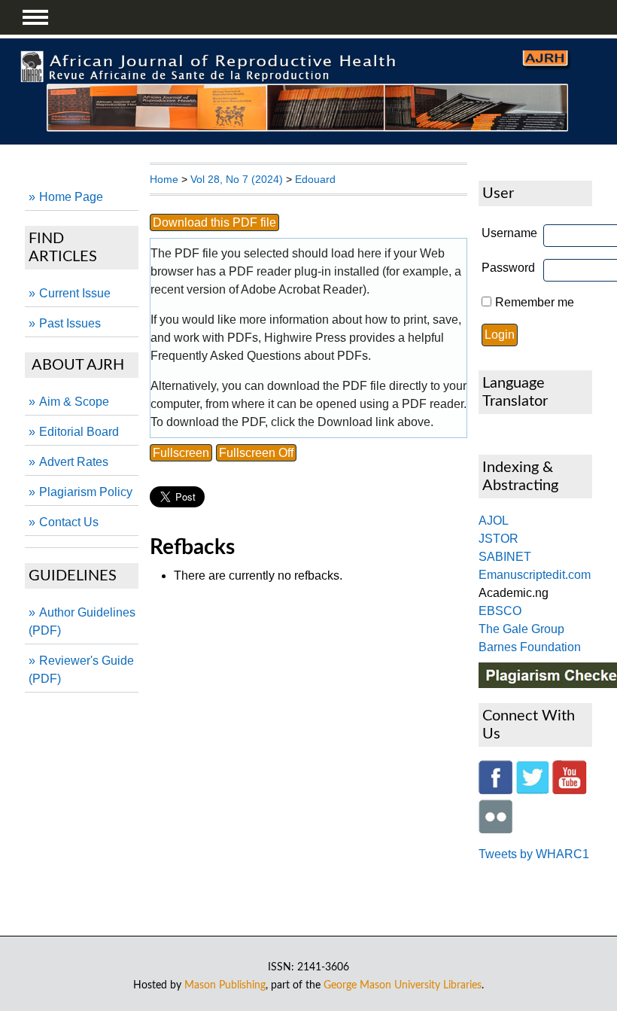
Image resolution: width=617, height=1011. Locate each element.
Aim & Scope (74, 401)
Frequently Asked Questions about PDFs (259, 355)
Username (509, 233)
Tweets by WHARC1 (534, 854)
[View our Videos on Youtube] (569, 790)
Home (164, 179)
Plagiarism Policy (85, 492)
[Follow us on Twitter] (532, 790)
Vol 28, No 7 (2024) (236, 179)
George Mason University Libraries (403, 985)
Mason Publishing (225, 985)
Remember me (534, 302)
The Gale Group (521, 629)
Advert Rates (73, 461)
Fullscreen (181, 452)
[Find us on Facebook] (495, 790)
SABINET (505, 556)
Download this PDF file (214, 222)
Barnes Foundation (530, 647)
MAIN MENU (35, 17)
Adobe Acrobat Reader (302, 289)
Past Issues (70, 323)
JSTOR (498, 538)
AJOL (494, 520)
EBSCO (500, 610)
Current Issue (75, 293)
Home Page (71, 196)
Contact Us (69, 522)
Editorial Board (79, 431)
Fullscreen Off (256, 452)
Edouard (315, 179)
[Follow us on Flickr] (495, 829)
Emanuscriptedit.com (535, 574)
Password (508, 267)
